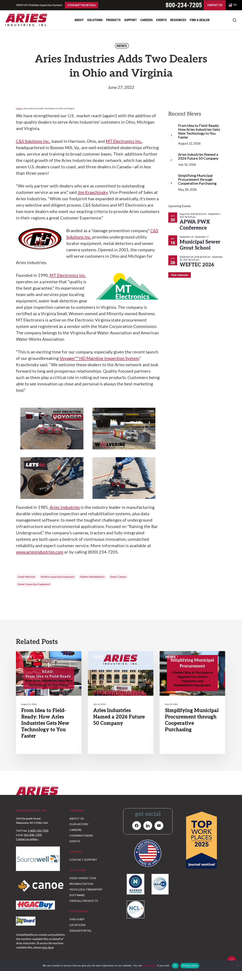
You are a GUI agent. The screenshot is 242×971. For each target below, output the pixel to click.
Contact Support (83, 859)
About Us (76, 818)
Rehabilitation (81, 883)
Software (77, 895)
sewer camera (118, 576)
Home (19, 108)
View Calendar (179, 275)
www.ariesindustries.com (39, 551)
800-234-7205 (183, 5)
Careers (75, 829)
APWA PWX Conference (195, 225)
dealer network (26, 576)
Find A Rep (77, 919)
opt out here (150, 965)
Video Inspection (82, 878)
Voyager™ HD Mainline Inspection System (99, 358)
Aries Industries (65, 507)
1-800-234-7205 (38, 830)
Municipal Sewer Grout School (200, 245)
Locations (77, 924)
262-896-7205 (33, 834)
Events (74, 841)
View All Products (83, 900)
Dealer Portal (80, 930)
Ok (175, 965)
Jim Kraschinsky (93, 192)
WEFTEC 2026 (197, 265)
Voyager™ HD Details (81, 5)
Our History (78, 824)
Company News (81, 835)
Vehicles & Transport (86, 889)
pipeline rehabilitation (92, 576)
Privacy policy (190, 965)
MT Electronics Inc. (124, 141)
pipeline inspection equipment (58, 576)
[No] (237, 965)
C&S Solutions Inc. (33, 141)
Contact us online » (27, 839)
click (47, 947)
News (122, 45)
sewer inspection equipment (34, 584)
